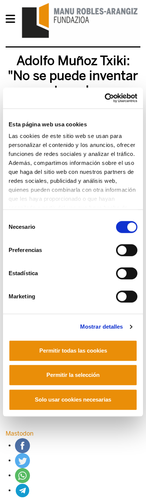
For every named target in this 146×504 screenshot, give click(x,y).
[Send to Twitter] (22, 460)
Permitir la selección (73, 375)
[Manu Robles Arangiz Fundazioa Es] (79, 20)
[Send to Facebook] (22, 445)
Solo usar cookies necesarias (73, 399)
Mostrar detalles (101, 326)
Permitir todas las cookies (73, 350)
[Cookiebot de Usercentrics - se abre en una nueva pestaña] (105, 98)
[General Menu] (12, 20)
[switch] (126, 250)
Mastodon (19, 433)
